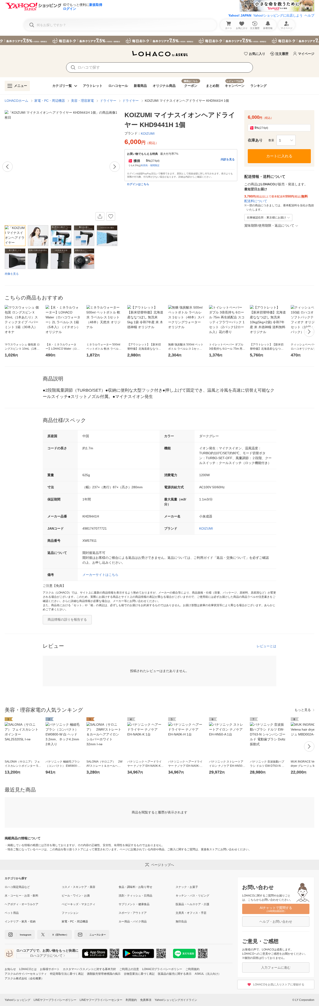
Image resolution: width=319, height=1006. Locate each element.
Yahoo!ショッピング (17, 1000)
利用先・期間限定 (150, 165)
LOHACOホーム (16, 100)
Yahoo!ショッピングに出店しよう (278, 15)
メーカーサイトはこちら (100, 575)
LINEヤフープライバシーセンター (101, 1000)
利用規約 (131, 1000)
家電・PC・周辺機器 (49, 100)
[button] (286, 140)
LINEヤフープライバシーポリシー (55, 1000)
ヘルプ (309, 15)
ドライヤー (108, 100)
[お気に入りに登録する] (110, 216)
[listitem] (33, 887)
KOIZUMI (206, 528)
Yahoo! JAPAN (239, 15)
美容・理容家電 (82, 100)
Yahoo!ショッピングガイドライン (176, 1000)
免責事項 (145, 1000)
